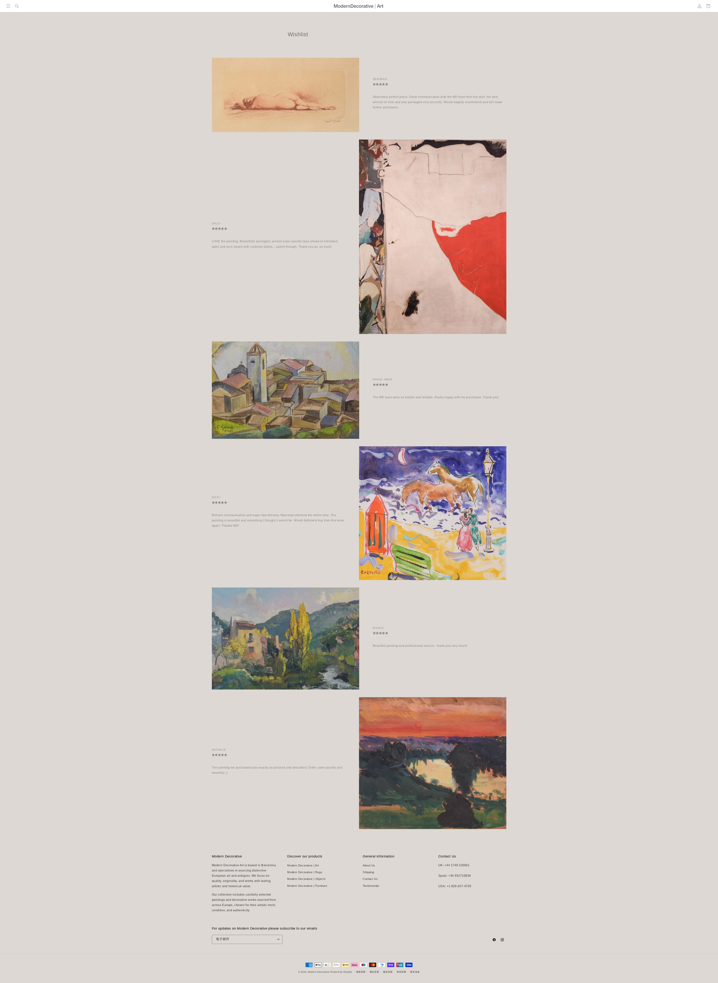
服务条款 (388, 972)
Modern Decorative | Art (303, 865)
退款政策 (361, 972)
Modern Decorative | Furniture (307, 885)
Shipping (368, 872)
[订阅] (278, 939)
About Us (369, 865)
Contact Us (370, 878)
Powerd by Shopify (341, 972)
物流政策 (401, 972)
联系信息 (415, 972)
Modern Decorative (319, 972)
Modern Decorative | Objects (306, 878)
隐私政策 (374, 972)
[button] (8, 6)
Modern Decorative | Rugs (304, 872)
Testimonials (371, 885)
